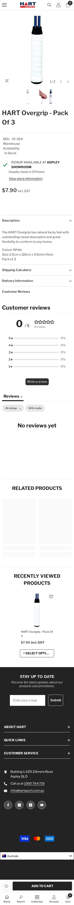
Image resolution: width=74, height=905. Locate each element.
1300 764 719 (34, 783)
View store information (25, 179)
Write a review (37, 381)
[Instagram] (19, 805)
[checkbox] (35, 408)
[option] (37, 50)
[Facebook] (8, 805)
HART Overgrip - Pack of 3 (37, 634)
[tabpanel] (37, 437)
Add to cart (42, 886)
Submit (55, 700)
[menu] (4, 5)
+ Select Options (38, 653)
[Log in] (58, 5)
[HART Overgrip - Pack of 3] (37, 611)
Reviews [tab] (13, 396)
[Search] (49, 5)
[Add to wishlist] (6, 886)
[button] (60, 81)
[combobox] (37, 856)
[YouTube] (42, 805)
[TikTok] (30, 805)
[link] (19, 548)
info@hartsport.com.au (27, 790)
